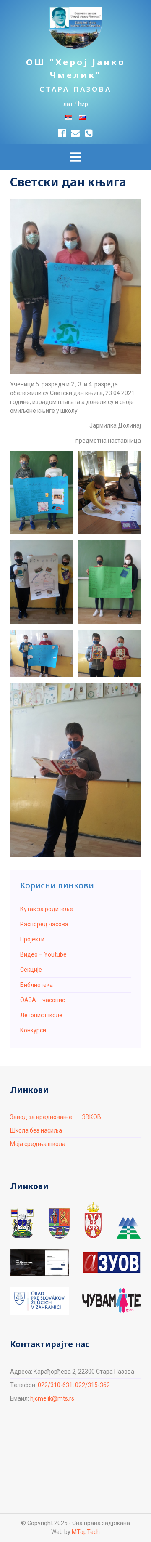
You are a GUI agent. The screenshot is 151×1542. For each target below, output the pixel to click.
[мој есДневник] (39, 1262)
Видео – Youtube (43, 954)
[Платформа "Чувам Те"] (111, 1300)
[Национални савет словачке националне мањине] (128, 1228)
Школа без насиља (36, 1130)
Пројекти (32, 939)
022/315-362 (92, 1385)
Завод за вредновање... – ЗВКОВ (55, 1117)
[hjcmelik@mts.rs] (75, 133)
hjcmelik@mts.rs (52, 1398)
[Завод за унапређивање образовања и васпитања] (111, 1262)
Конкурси (33, 1030)
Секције (31, 969)
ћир (83, 104)
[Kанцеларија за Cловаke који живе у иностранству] (39, 1301)
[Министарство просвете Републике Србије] (93, 1220)
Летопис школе (41, 1015)
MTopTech (86, 1532)
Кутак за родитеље (46, 909)
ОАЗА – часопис (42, 1000)
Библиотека (36, 984)
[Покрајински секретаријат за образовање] (59, 1223)
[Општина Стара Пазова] (22, 1223)
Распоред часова (44, 924)
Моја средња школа (37, 1144)
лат (68, 104)
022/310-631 (55, 1385)
